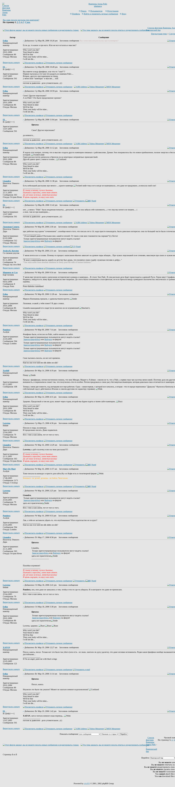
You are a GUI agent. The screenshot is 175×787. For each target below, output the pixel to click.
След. (27, 22)
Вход (124, 14)
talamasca (98, 6)
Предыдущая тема (159, 34)
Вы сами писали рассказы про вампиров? (21, 20)
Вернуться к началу (11, 62)
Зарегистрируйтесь (31, 241)
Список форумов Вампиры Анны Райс (151, 741)
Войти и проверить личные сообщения (101, 14)
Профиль (76, 14)
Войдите (48, 241)
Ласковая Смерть (11, 227)
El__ (5, 67)
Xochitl (6, 370)
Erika (5, 41)
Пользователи (96, 11)
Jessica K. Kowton (11, 251)
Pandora (6, 330)
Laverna (6, 423)
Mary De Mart (9, 469)
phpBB (87, 783)
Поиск (83, 11)
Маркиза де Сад (10, 272)
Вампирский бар (153, 30)
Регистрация (112, 11)
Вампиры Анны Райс (98, 4)
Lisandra (7, 181)
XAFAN (6, 647)
